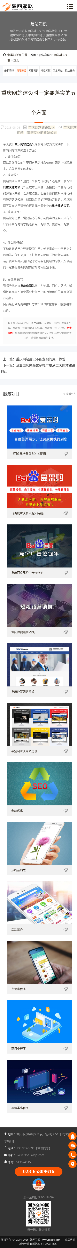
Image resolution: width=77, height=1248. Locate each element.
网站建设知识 (21, 75)
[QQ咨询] (72, 1136)
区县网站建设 (58, 75)
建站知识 (45, 55)
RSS (54, 1244)
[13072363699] (72, 1155)
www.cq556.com (51, 1239)
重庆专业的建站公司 (42, 132)
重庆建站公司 (14, 187)
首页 (33, 55)
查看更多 (71, 394)
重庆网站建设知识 (41, 127)
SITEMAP (46, 1244)
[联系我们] (72, 1164)
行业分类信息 (70, 75)
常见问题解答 (46, 75)
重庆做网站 (27, 286)
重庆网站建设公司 (26, 144)
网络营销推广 (33, 75)
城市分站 (24, 1244)
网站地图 (35, 1244)
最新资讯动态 (9, 75)
